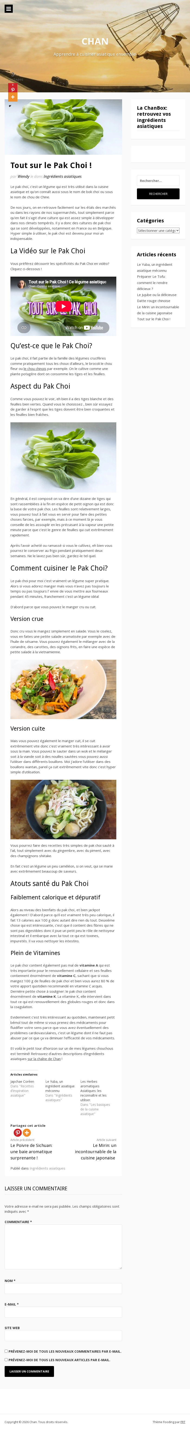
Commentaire (18, 1222)
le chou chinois (35, 368)
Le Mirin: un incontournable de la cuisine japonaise (95, 1149)
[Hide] (10, 106)
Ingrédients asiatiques (63, 176)
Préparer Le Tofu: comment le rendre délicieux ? (152, 282)
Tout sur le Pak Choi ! (153, 319)
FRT (182, 1422)
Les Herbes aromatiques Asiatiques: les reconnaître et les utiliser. (93, 1090)
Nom (10, 1281)
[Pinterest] (18, 1133)
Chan (95, 41)
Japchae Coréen (22, 1081)
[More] (27, 1133)
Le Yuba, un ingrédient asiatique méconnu (60, 1086)
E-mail (12, 1304)
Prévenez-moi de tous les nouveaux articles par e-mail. (59, 1360)
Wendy (23, 176)
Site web (12, 1328)
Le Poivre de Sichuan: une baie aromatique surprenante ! (31, 1149)
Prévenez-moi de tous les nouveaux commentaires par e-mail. (65, 1351)
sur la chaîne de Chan (44, 1058)
